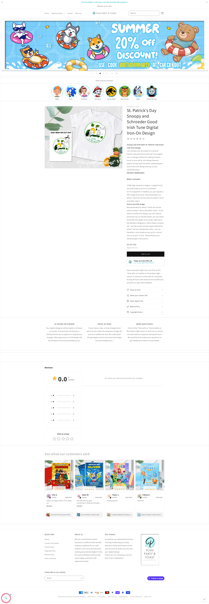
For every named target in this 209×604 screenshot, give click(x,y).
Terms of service (112, 596)
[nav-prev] (45, 486)
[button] (58, 13)
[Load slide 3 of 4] (103, 73)
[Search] (157, 13)
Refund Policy (49, 555)
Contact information (136, 596)
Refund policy (91, 596)
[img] (134, 138)
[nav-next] (164, 486)
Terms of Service (50, 559)
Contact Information (52, 543)
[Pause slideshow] (117, 73)
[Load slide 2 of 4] (100, 73)
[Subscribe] (81, 578)
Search (47, 539)
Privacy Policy (49, 547)
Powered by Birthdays (79, 596)
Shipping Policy (50, 551)
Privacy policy (102, 596)
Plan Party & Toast (67, 596)
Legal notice (147, 596)
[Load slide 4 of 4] (106, 73)
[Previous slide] (91, 73)
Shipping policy (123, 596)
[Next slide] (112, 73)
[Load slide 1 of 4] (97, 73)
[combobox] (144, 13)
